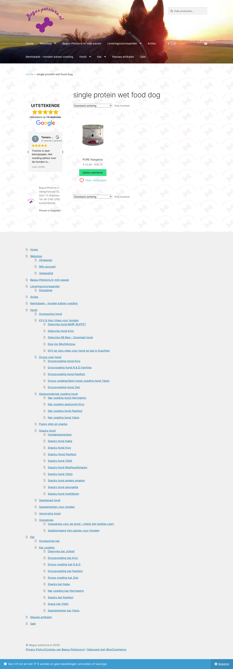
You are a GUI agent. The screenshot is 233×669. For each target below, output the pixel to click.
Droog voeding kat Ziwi (63, 577)
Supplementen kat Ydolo (63, 610)
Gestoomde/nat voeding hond (58, 394)
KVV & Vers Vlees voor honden (59, 320)
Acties (152, 43)
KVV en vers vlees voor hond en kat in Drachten (79, 350)
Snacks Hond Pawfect (62, 454)
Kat (99, 56)
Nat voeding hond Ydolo (63, 417)
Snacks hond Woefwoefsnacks (67, 467)
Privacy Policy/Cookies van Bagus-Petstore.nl (55, 649)
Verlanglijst (46, 273)
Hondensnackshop (60, 434)
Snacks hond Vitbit (60, 460)
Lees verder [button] (38, 166)
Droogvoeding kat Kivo (63, 558)
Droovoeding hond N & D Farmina (69, 367)
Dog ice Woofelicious (61, 344)
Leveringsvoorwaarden (122, 43)
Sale (143, 56)
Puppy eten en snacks (53, 424)
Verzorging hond (50, 513)
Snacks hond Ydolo (60, 474)
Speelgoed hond (49, 500)
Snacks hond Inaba (60, 441)
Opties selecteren (93, 172)
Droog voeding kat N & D (64, 564)
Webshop (46, 43)
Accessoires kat (49, 541)
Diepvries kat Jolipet (61, 551)
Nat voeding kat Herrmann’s (66, 590)
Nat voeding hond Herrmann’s (67, 397)
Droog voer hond (50, 357)
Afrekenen (45, 260)
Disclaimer (46, 290)
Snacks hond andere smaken (66, 480)
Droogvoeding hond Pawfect (66, 374)
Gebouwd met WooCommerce (106, 649)
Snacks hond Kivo (59, 447)
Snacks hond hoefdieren (63, 493)
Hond (82, 56)
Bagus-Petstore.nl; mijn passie (81, 43)
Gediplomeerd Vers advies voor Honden (73, 530)
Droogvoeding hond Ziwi (64, 387)
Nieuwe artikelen (123, 56)
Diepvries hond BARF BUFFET (67, 324)
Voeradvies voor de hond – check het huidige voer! (81, 524)
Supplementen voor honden (57, 507)
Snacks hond (47, 430)
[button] (62, 152)
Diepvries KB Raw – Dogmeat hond (70, 337)
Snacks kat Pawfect (60, 597)
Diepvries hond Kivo (61, 331)
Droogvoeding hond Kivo (64, 361)
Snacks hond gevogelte (63, 487)
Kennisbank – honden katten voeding (49, 56)
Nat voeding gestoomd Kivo (66, 404)
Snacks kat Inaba (59, 584)
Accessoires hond (50, 314)
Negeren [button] (223, 664)
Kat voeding (47, 547)
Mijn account (47, 266)
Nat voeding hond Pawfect (65, 411)
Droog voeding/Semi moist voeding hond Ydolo (79, 380)
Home (29, 43)
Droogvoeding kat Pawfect (65, 571)
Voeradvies (46, 520)
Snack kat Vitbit (58, 604)
